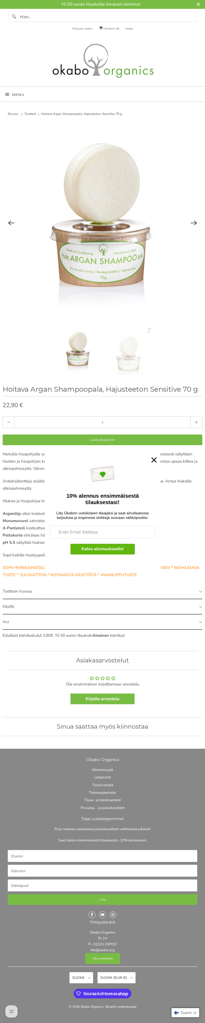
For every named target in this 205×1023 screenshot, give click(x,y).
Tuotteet (30, 114)
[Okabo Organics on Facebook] (92, 914)
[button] (185, 1012)
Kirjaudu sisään (82, 28)
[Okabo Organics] (102, 62)
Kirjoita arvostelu (102, 699)
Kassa (129, 28)
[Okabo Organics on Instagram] (112, 914)
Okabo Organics (92, 1007)
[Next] (194, 223)
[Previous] (11, 223)
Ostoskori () (110, 28)
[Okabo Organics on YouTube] (102, 914)
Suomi (78, 977)
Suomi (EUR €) (114, 977)
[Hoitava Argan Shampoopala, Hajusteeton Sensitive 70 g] (102, 223)
